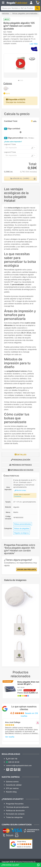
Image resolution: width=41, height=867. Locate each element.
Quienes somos (12, 782)
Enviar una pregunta (26, 569)
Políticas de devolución (15, 810)
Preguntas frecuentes (14, 804)
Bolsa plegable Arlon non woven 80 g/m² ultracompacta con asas (28, 684)
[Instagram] (19, 769)
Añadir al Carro (20, 178)
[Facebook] (15, 769)
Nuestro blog (11, 792)
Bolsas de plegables (21, 528)
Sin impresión (11, 147)
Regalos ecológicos (21, 533)
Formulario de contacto (15, 814)
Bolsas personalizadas (22, 524)
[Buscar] (37, 8)
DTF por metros (12, 788)
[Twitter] (7, 769)
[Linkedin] (11, 769)
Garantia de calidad (13, 785)
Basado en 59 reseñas (24, 847)
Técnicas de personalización (17, 807)
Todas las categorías (14, 817)
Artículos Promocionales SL (25, 862)
